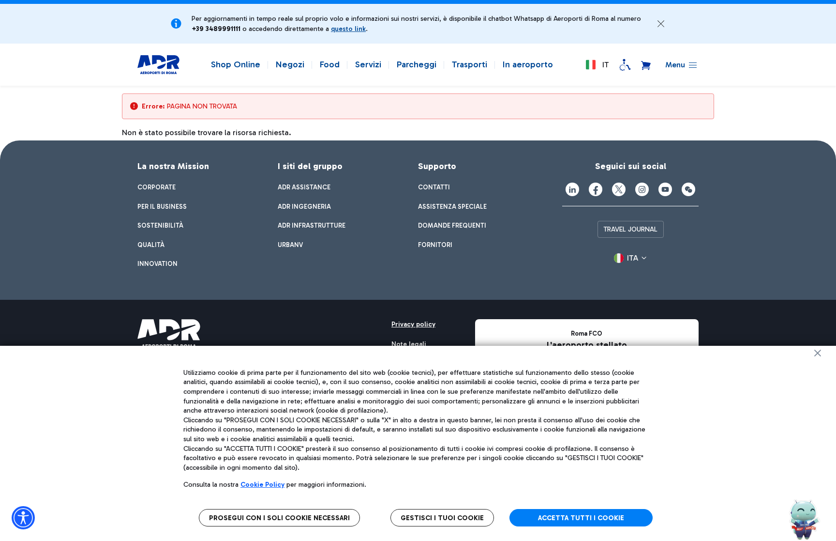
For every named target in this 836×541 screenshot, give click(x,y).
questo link (348, 29)
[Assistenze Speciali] (625, 65)
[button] (661, 23)
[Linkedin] (572, 189)
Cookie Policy (262, 484)
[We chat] (688, 189)
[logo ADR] (158, 65)
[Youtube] (665, 189)
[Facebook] (595, 189)
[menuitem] (156, 187)
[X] (619, 189)
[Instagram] (642, 189)
